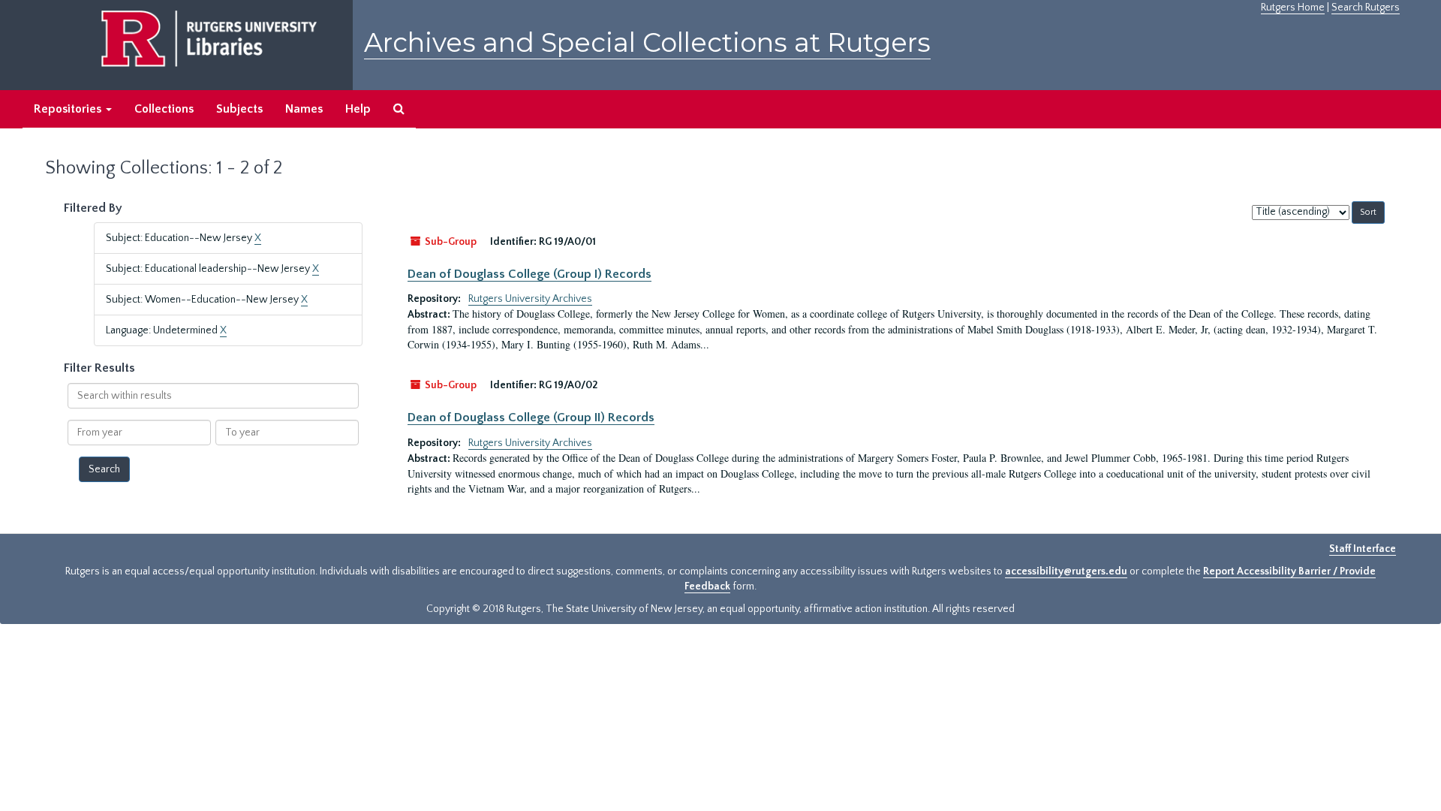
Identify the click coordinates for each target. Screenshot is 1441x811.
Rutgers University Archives (530, 299)
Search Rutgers (1365, 8)
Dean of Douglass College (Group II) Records (531, 417)
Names (304, 109)
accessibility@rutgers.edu (1066, 571)
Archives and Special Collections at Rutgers (647, 42)
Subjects (239, 109)
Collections (164, 109)
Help (358, 109)
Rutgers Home (1293, 8)
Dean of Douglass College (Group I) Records (529, 274)
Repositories (69, 109)
